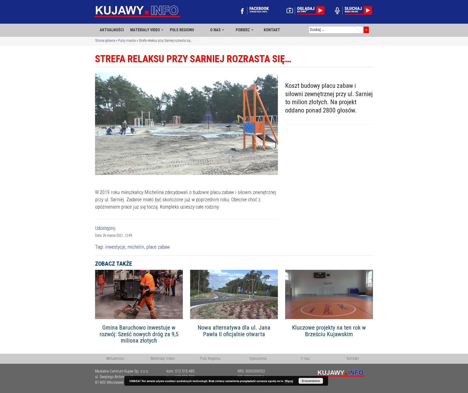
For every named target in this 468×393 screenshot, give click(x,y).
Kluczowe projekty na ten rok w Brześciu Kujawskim (329, 330)
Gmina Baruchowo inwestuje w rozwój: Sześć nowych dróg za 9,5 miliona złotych (138, 334)
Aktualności (115, 358)
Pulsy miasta (127, 40)
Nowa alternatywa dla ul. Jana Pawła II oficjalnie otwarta (234, 330)
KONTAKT (272, 30)
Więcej (289, 381)
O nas (305, 358)
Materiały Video (163, 358)
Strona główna (105, 40)
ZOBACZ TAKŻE (113, 263)
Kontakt (353, 358)
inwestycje (115, 247)
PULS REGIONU (182, 30)
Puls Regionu (210, 358)
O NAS (216, 30)
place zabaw (158, 247)
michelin (135, 247)
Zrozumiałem (311, 381)
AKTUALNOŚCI (112, 30)
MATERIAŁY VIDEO (145, 30)
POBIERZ (243, 30)
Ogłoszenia (257, 358)
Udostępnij (105, 228)
